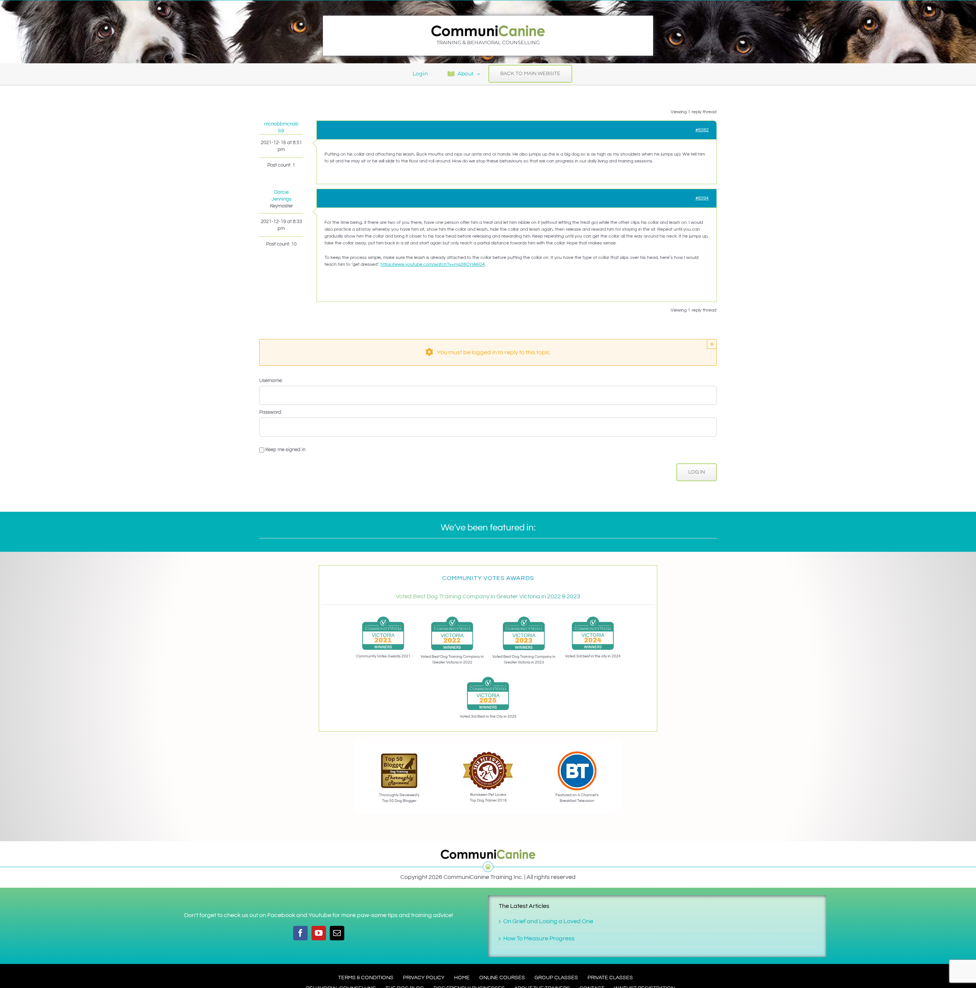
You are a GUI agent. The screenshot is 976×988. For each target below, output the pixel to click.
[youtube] (318, 933)
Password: (270, 412)
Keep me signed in (285, 449)
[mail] (337, 933)
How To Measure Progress (539, 938)
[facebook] (300, 933)
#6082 (702, 129)
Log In (696, 472)
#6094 (702, 198)
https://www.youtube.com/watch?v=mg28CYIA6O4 (432, 264)
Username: (271, 380)
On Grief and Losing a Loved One (548, 921)
